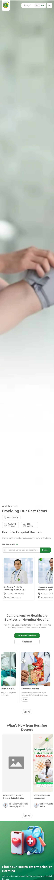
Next (50, 580)
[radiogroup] (40, 5)
